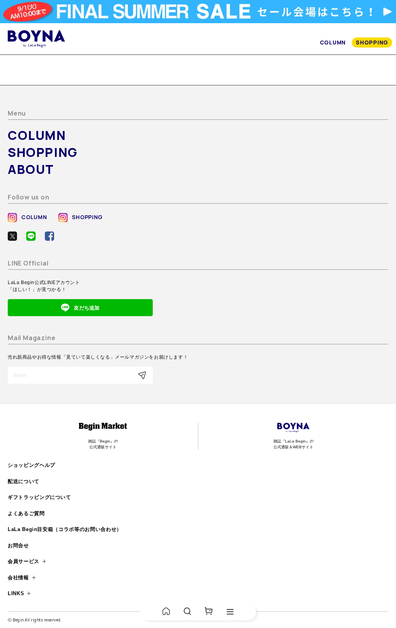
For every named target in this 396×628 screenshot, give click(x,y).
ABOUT (31, 169)
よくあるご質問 (26, 513)
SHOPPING (372, 42)
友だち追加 (86, 308)
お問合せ (18, 545)
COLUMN (333, 42)
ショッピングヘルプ (31, 465)
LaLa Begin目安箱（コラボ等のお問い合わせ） (65, 529)
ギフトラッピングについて (39, 497)
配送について (23, 481)
